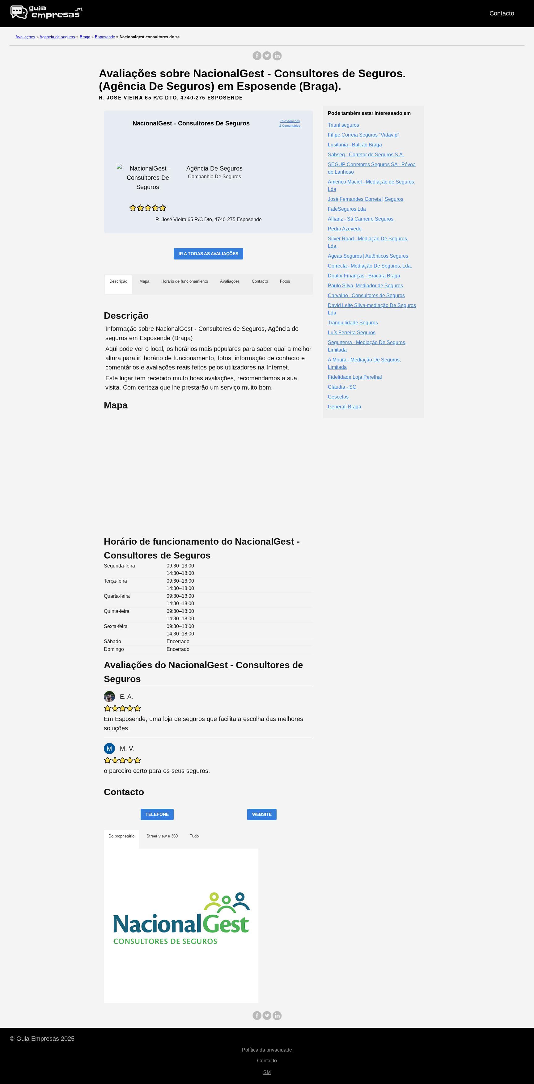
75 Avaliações (290, 121)
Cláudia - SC (342, 386)
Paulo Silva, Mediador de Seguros (365, 285)
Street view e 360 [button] (162, 836)
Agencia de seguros (57, 37)
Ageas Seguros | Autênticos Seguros (368, 255)
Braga (85, 37)
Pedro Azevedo (345, 228)
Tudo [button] (194, 836)
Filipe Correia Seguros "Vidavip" (363, 134)
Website (262, 814)
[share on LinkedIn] (277, 58)
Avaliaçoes (25, 37)
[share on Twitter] (267, 58)
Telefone (157, 814)
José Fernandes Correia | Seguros (365, 198)
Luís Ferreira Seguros (351, 332)
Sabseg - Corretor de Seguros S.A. (366, 154)
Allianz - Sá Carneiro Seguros (360, 218)
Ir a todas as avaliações (208, 253)
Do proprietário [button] (121, 836)
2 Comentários (289, 125)
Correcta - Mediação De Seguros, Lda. (370, 265)
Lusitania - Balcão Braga (355, 144)
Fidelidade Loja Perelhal (355, 376)
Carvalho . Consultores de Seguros (366, 295)
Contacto (502, 13)
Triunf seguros (343, 124)
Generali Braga (344, 406)
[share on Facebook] (257, 58)
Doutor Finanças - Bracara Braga (364, 275)
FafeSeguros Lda (347, 208)
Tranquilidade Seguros (353, 322)
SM (267, 1072)
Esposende (105, 37)
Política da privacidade (267, 1049)
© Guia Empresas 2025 (42, 1038)
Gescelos (338, 396)
